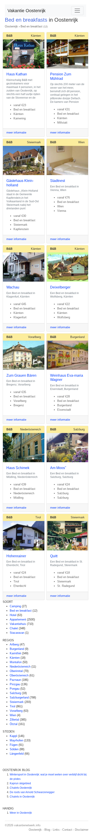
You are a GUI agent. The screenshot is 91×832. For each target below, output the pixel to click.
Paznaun (15, 679)
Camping (15, 606)
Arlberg (14, 644)
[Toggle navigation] (77, 10)
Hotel (13, 615)
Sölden (14, 749)
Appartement (18, 619)
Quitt (53, 556)
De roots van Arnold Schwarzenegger (32, 792)
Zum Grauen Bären (21, 375)
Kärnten (36, 35)
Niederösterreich (30, 429)
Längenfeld (17, 753)
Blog (47, 829)
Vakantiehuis (18, 624)
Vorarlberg (34, 337)
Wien (81, 142)
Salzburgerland (19, 697)
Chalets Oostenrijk (21, 787)
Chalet (14, 628)
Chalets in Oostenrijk (22, 796)
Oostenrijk (11, 26)
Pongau (14, 688)
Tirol (38, 517)
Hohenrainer (16, 556)
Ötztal (13, 724)
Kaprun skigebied (20, 783)
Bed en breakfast (31, 26)
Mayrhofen (16, 740)
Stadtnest (57, 181)
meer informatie (16, 132)
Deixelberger (60, 287)
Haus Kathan (16, 74)
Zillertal (14, 719)
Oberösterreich (19, 675)
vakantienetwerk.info (27, 825)
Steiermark (34, 142)
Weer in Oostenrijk (21, 812)
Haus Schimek (17, 468)
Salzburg (79, 429)
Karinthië (15, 653)
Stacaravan (17, 632)
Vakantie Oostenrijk (27, 10)
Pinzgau (15, 684)
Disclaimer (81, 829)
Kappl (13, 736)
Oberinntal (16, 671)
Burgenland (77, 337)
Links (56, 829)
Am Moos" (58, 468)
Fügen (14, 744)
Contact (67, 829)
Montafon (16, 662)
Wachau (12, 287)
